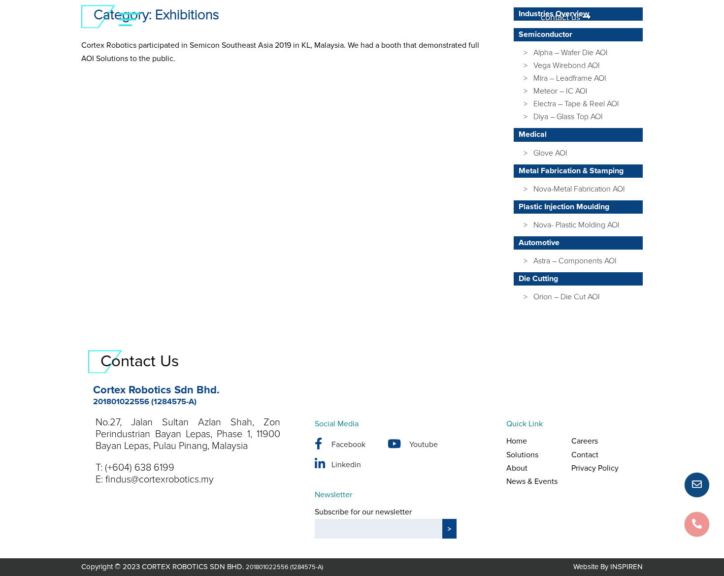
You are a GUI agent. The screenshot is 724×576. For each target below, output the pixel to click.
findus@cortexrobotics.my (159, 479)
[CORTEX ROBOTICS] (362, 25)
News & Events (532, 481)
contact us (562, 17)
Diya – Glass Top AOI (568, 117)
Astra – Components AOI (575, 261)
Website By (608, 566)
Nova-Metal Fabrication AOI (579, 189)
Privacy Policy (595, 468)
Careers (584, 441)
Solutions (522, 455)
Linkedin (346, 465)
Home (516, 441)
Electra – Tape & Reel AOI (576, 104)
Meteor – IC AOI (560, 91)
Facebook (348, 444)
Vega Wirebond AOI (566, 65)
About (516, 468)
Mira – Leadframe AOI (569, 78)
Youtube (423, 444)
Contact (584, 455)
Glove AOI (550, 153)
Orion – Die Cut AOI (566, 297)
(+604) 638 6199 (139, 468)
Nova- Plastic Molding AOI (576, 225)
